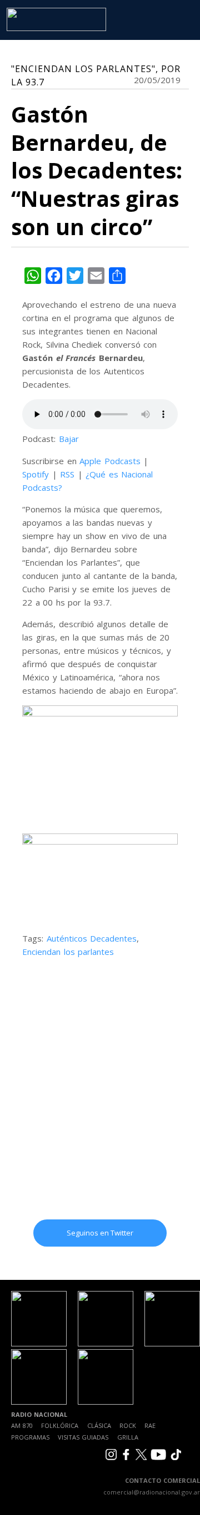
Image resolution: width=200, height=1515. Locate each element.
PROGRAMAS (30, 1437)
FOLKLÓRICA (59, 1425)
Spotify (35, 474)
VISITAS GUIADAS (83, 1437)
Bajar (69, 438)
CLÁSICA (99, 1425)
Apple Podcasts (110, 460)
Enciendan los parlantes (68, 951)
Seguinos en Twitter (100, 1233)
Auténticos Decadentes (92, 938)
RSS (67, 474)
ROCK (127, 1425)
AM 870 (22, 1425)
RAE (150, 1425)
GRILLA (127, 1437)
